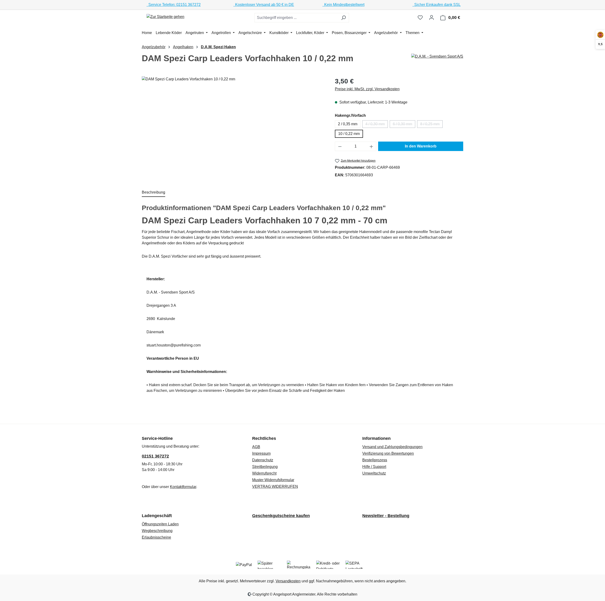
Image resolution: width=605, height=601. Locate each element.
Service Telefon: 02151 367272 (174, 5)
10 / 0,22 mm (349, 134)
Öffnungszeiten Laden (160, 524)
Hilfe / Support (374, 467)
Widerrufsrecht (264, 473)
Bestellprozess (374, 460)
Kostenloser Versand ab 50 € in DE (263, 5)
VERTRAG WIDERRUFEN (275, 486)
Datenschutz (262, 460)
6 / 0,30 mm (404, 125)
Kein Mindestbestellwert (343, 5)
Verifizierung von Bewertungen (388, 453)
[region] (233, 127)
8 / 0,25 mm (431, 125)
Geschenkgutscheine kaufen (281, 515)
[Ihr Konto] (431, 17)
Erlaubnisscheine (156, 537)
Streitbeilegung (265, 467)
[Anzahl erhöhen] (371, 146)
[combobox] (296, 17)
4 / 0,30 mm (376, 125)
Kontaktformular (183, 487)
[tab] (153, 192)
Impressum (261, 453)
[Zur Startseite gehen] (165, 17)
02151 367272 (155, 456)
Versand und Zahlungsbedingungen (392, 447)
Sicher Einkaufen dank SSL (436, 5)
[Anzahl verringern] (340, 146)
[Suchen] (343, 17)
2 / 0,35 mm (347, 124)
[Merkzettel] (420, 17)
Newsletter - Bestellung (385, 515)
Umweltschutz (374, 473)
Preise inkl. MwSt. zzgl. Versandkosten (367, 89)
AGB (256, 447)
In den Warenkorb (420, 146)
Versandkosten (288, 581)
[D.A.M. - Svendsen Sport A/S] (437, 56)
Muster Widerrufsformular (273, 480)
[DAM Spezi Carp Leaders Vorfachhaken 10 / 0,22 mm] (233, 127)
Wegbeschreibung (157, 531)
